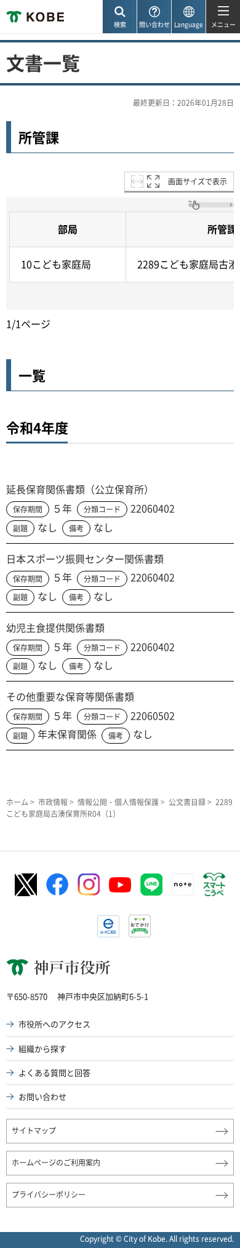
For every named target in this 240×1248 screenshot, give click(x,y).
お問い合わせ (42, 1096)
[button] (119, 17)
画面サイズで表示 (197, 181)
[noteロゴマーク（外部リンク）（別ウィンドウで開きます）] (183, 884)
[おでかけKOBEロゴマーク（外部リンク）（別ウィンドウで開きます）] (140, 926)
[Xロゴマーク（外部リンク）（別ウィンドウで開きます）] (26, 884)
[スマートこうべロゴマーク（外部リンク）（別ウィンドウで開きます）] (214, 884)
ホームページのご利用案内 (56, 1162)
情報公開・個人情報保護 (118, 802)
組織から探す (42, 1048)
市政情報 (53, 802)
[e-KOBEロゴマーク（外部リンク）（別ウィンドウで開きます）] (108, 926)
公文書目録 (187, 802)
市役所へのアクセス (54, 1024)
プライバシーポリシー (49, 1194)
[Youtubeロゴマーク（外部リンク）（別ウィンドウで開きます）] (120, 884)
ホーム (17, 802)
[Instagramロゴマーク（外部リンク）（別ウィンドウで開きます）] (89, 884)
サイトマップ (34, 1130)
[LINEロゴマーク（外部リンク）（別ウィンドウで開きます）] (151, 884)
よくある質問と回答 (54, 1072)
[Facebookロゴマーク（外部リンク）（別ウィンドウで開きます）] (57, 884)
